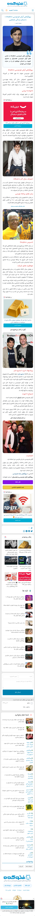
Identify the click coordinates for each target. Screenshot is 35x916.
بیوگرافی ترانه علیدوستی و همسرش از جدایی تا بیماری (13, 839)
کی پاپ (21, 866)
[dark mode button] (6, 10)
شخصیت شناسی (17, 885)
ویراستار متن (8, 885)
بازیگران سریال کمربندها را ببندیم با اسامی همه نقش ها (15, 615)
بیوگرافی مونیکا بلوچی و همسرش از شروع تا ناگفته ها (14, 776)
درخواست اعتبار (9, 907)
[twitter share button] (31, 531)
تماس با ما (8, 890)
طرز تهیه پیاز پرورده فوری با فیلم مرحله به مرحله (14, 606)
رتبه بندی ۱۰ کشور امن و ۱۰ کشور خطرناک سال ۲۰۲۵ (13, 792)
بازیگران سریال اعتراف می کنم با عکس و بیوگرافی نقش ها (14, 648)
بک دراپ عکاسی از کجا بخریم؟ (16, 623)
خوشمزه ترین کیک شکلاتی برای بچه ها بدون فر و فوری (13, 847)
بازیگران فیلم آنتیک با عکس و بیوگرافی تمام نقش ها (14, 665)
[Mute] (23, 907)
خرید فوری (17, 520)
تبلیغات (14, 890)
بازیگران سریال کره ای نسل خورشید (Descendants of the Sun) (15, 631)
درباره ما (19, 890)
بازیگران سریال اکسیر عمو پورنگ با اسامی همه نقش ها (15, 598)
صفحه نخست (26, 890)
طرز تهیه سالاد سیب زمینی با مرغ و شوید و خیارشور (13, 768)
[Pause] (20, 907)
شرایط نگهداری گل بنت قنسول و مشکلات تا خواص (15, 784)
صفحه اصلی (18, 23)
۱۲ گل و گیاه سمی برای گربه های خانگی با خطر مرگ (13, 815)
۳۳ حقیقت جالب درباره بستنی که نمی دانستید (14, 823)
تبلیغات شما (29, 866)
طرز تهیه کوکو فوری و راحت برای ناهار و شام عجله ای (13, 807)
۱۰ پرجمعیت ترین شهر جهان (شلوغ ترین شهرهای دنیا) (13, 831)
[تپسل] (4, 100)
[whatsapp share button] (24, 531)
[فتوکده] (17, 4)
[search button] (2, 10)
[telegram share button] (26, 531)
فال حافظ (27, 885)
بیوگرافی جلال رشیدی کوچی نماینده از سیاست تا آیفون (14, 760)
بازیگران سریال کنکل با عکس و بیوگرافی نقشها (16, 640)
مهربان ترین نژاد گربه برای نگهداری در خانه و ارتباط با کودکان (14, 800)
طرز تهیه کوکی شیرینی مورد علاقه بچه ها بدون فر (13, 729)
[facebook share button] (29, 531)
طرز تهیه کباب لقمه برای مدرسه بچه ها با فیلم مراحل (13, 721)
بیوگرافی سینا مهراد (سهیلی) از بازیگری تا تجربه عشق (13, 752)
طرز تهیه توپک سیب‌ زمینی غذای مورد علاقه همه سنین (14, 744)
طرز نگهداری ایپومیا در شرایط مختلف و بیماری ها (13, 855)
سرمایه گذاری (17, 126)
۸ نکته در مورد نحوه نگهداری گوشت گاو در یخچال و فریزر (13, 736)
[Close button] (34, 899)
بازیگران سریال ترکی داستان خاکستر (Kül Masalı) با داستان (15, 657)
